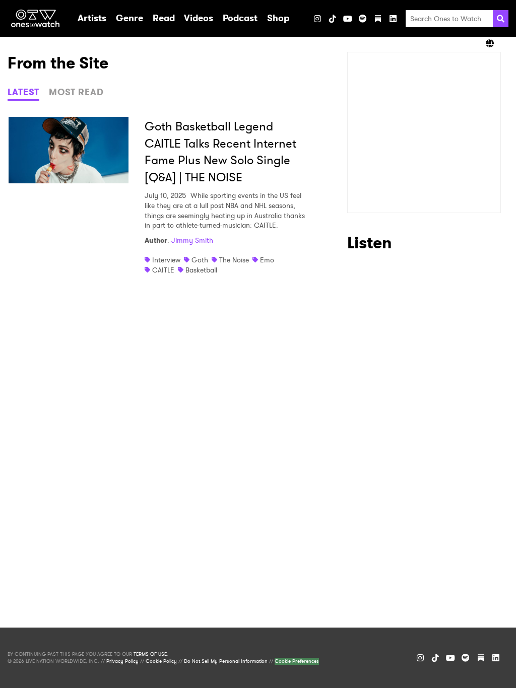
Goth (199, 260)
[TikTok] (332, 18)
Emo (267, 260)
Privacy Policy (122, 661)
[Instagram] (317, 18)
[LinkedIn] (393, 18)
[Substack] (377, 18)
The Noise (234, 260)
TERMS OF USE (150, 654)
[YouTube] (347, 18)
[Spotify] (362, 18)
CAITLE (163, 270)
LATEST (23, 92)
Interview (166, 260)
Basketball (201, 270)
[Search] (500, 18)
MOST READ (76, 92)
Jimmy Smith (192, 240)
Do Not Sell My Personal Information (226, 661)
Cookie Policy (161, 661)
